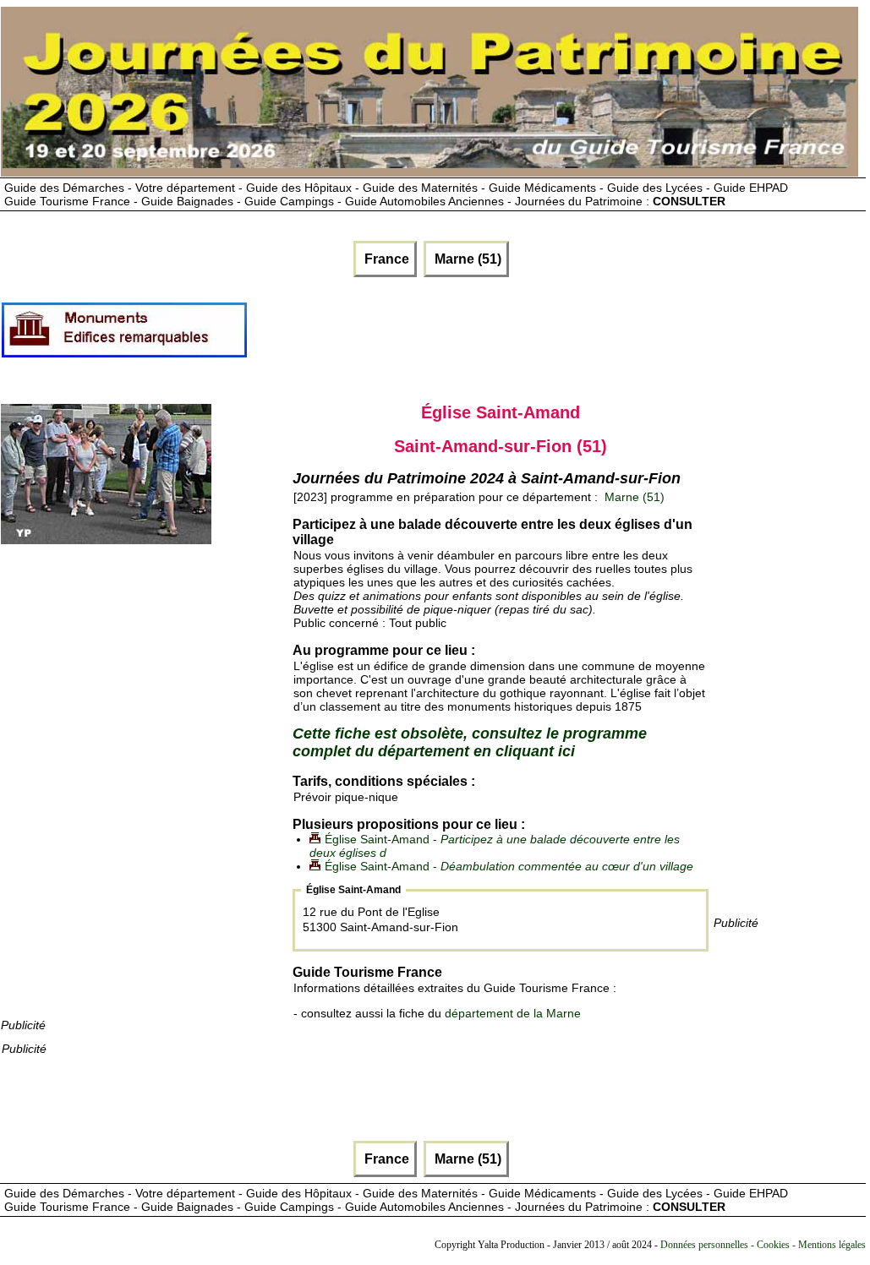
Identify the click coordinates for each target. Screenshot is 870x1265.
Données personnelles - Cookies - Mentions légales (763, 1245)
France (385, 259)
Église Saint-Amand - (509, 866)
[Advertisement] (556, 336)
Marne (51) (466, 259)
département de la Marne (513, 1013)
